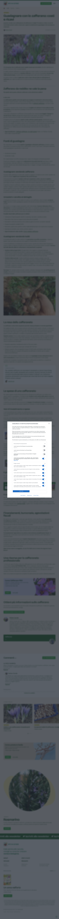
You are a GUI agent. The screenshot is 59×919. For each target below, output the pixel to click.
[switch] (43, 446)
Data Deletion (23, 495)
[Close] (49, 424)
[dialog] (29, 459)
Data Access (29, 495)
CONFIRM (21, 491)
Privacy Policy (36, 495)
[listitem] (29, 443)
